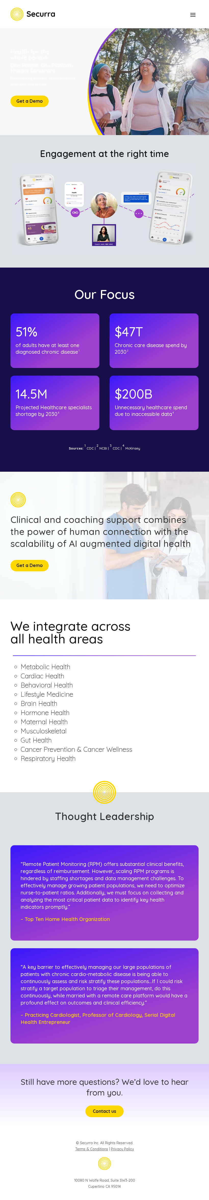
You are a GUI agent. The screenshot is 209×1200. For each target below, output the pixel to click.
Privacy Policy (122, 1149)
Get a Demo (29, 101)
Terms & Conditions (91, 1149)
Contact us (104, 1111)
